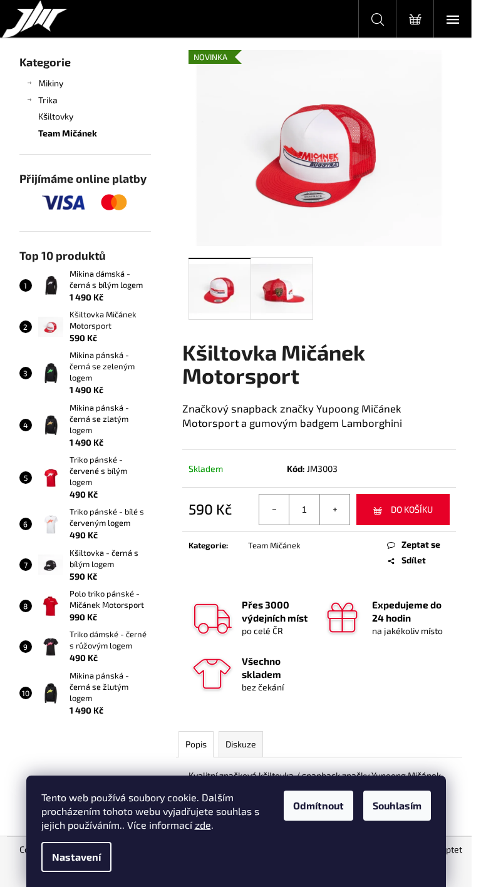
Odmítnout (318, 805)
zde (203, 825)
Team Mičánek (67, 133)
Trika (48, 100)
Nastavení (76, 857)
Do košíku (412, 509)
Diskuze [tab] (240, 744)
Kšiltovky (55, 116)
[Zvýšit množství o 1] (334, 510)
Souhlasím (397, 805)
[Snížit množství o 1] (274, 510)
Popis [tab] (196, 744)
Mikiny (50, 83)
